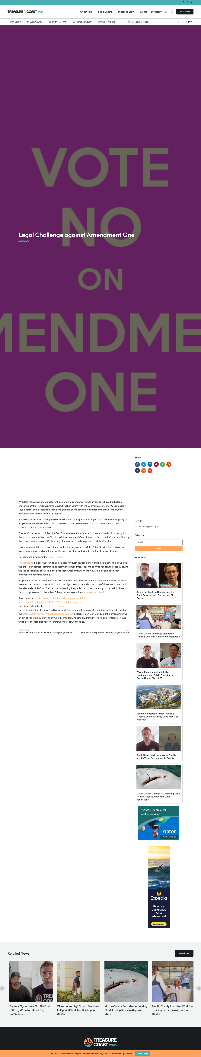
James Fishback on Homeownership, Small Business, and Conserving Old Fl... (25, 1010)
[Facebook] (183, 2)
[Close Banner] (198, 1053)
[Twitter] (191, 2)
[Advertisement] (73, 478)
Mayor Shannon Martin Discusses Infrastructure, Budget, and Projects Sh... (169, 1010)
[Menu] (166, 11)
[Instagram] (187, 2)
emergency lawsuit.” (94, 592)
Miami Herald (54, 556)
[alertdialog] (100, 1053)
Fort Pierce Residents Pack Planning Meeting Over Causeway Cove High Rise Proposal (157, 716)
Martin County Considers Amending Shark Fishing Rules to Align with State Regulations (158, 796)
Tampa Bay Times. (54, 606)
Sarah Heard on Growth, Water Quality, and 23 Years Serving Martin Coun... (119, 1010)
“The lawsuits (25, 562)
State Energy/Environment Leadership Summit (48, 613)
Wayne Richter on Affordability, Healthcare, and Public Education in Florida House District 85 (155, 675)
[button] (178, 22)
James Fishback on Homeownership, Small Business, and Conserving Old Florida (155, 595)
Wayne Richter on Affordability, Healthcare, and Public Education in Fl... (74, 1010)
